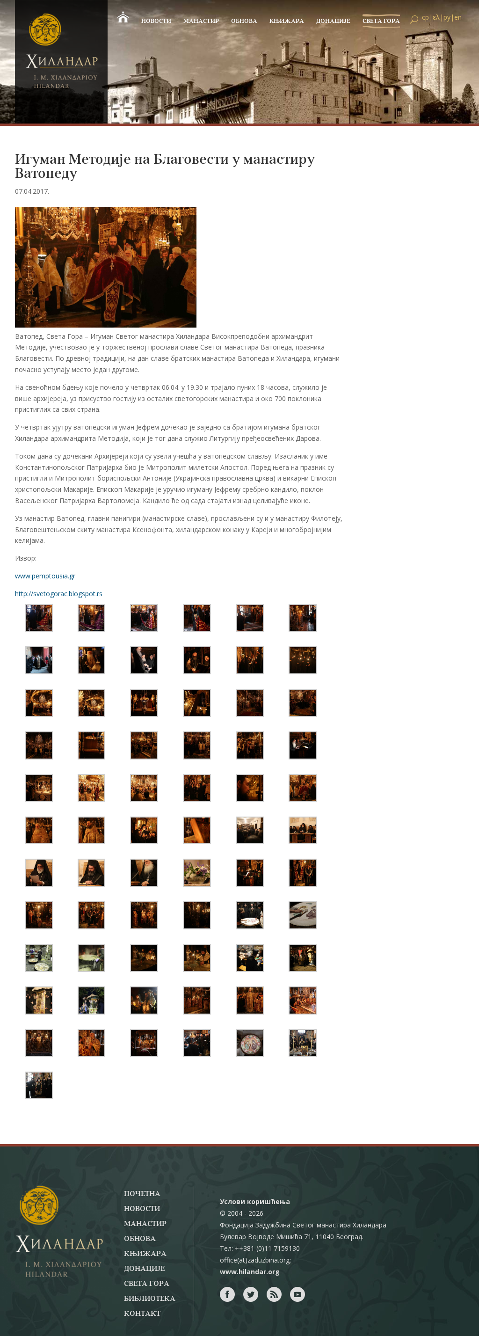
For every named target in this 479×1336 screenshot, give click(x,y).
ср (425, 17)
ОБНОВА (244, 21)
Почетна (142, 1194)
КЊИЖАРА (286, 21)
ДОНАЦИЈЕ (333, 21)
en (458, 17)
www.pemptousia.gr (45, 575)
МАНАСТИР (201, 21)
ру (446, 17)
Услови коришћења (255, 1201)
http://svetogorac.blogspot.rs (58, 593)
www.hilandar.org (250, 1271)
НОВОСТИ (156, 21)
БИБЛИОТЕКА (149, 1299)
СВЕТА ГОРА (381, 21)
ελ (436, 17)
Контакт (142, 1314)
